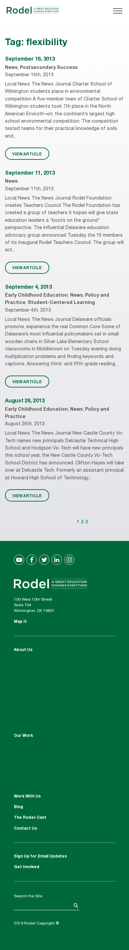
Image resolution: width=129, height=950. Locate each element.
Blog (18, 807)
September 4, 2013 (28, 287)
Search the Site (28, 896)
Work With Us (27, 797)
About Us (23, 650)
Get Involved (26, 867)
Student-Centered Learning (61, 303)
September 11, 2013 (30, 173)
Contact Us (25, 829)
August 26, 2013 (24, 401)
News (11, 68)
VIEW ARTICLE (27, 153)
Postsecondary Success (48, 68)
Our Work (23, 736)
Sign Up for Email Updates (40, 857)
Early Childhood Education (36, 295)
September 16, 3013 (30, 59)
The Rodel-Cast (30, 818)
